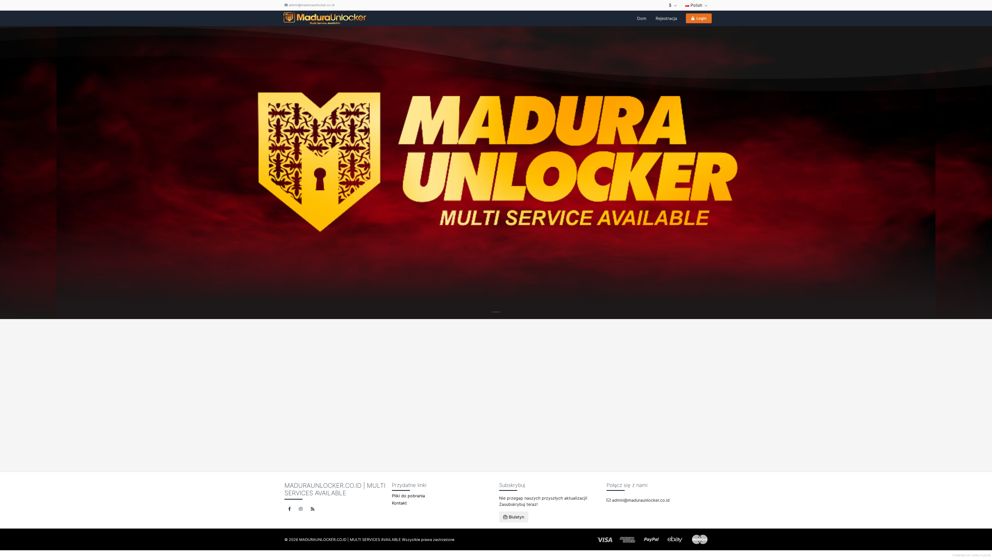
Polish (696, 5)
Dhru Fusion (981, 555)
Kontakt (399, 503)
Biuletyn (515, 517)
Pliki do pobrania (408, 495)
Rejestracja (666, 18)
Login (701, 18)
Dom (641, 18)
